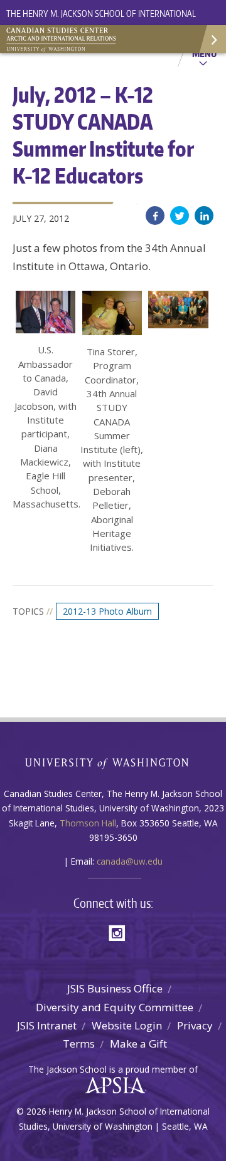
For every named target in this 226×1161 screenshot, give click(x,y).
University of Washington (113, 762)
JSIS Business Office (115, 988)
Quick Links (212, 39)
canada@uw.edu (130, 861)
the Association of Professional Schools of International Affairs (112, 1086)
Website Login (127, 1025)
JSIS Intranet (47, 1025)
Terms (79, 1043)
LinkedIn (204, 215)
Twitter (179, 215)
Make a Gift (138, 1043)
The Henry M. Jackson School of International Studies (101, 21)
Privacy (195, 1025)
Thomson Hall (88, 823)
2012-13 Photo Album (107, 611)
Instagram (121, 932)
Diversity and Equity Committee (114, 1007)
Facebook (155, 215)
